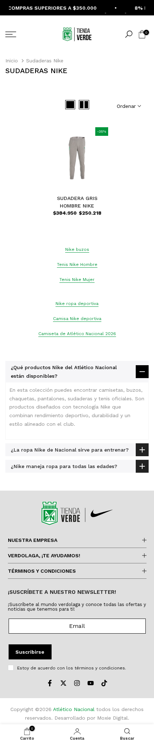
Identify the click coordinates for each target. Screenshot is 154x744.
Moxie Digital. (113, 718)
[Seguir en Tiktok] (104, 683)
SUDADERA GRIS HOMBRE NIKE (77, 202)
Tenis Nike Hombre (77, 264)
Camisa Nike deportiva (77, 318)
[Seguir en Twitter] (63, 683)
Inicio (11, 60)
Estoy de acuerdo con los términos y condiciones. (71, 668)
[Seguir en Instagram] (77, 683)
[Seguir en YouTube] (90, 683)
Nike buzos (77, 249)
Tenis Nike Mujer (77, 279)
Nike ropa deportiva (77, 303)
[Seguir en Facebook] (50, 683)
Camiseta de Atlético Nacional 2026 (77, 333)
